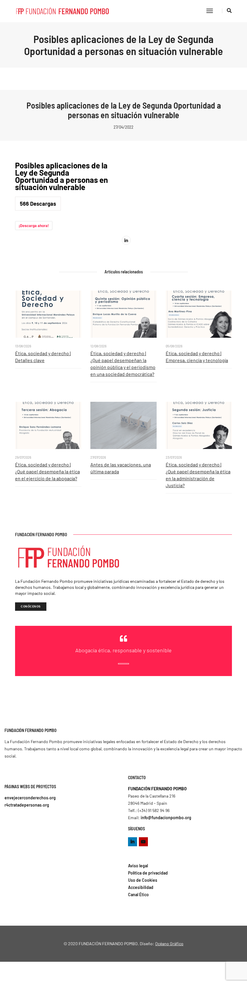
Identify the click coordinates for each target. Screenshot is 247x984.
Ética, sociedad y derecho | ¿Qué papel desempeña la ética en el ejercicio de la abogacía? (47, 471)
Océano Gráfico (169, 943)
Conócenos (31, 606)
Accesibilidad (140, 887)
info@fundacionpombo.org (166, 817)
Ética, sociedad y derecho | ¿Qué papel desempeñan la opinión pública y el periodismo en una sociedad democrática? (122, 363)
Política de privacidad (148, 872)
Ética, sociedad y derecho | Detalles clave (43, 356)
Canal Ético (138, 894)
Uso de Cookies (142, 880)
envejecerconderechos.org (30, 797)
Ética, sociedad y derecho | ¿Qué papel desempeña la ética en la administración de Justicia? (198, 475)
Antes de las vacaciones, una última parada (120, 468)
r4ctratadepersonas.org (27, 804)
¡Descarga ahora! (34, 225)
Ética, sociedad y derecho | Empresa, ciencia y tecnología (197, 356)
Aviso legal (138, 865)
